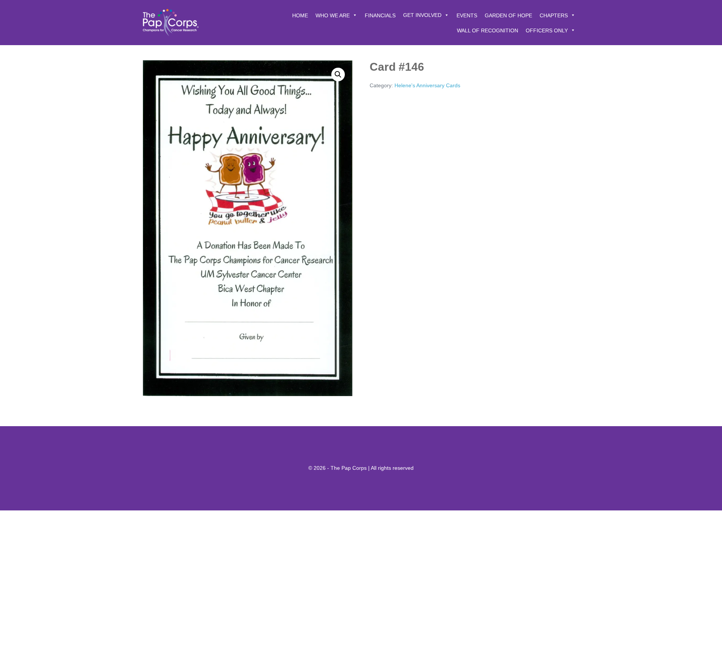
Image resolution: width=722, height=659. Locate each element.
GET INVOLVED (422, 15)
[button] (338, 74)
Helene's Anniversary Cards (427, 85)
